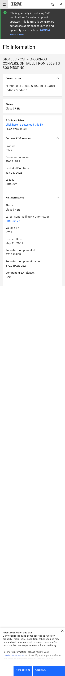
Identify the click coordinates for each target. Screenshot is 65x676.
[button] (62, 631)
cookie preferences (13, 655)
